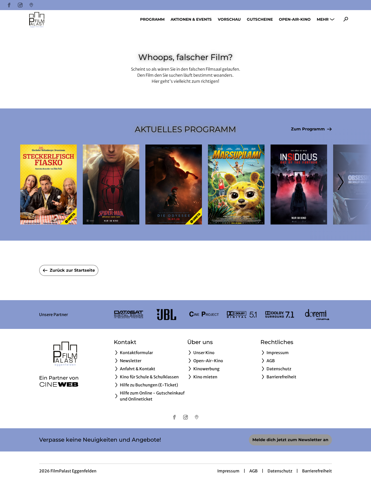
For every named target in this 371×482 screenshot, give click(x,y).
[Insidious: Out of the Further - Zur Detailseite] (299, 184)
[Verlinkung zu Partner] (128, 314)
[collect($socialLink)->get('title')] (9, 5)
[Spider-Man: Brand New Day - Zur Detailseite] (111, 184)
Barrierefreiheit (317, 470)
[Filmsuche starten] (346, 19)
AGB (253, 470)
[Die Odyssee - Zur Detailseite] (173, 184)
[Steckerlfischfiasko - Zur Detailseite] (48, 184)
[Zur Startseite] (55, 19)
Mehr (323, 19)
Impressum (228, 470)
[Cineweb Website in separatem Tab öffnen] (59, 384)
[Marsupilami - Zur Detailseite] (236, 184)
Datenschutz (280, 470)
